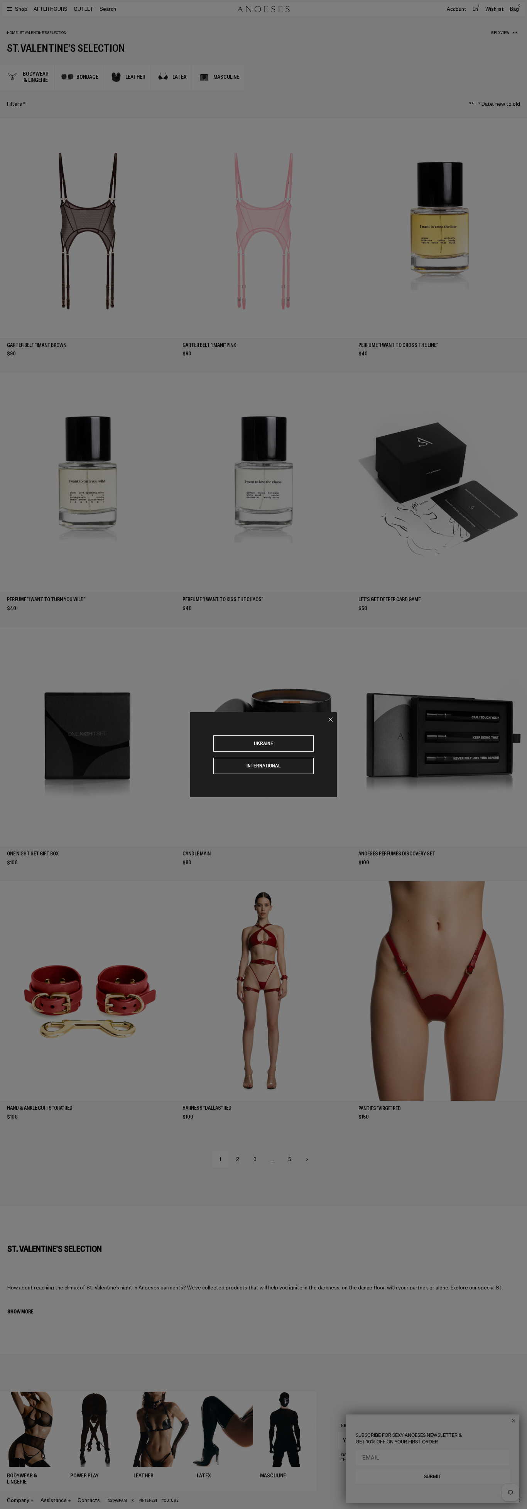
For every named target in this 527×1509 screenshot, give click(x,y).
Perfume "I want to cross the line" (398, 345)
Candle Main (196, 854)
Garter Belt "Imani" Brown (36, 345)
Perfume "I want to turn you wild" (46, 599)
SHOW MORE (20, 1311)
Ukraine (263, 743)
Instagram (116, 1500)
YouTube (170, 1500)
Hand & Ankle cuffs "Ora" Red (40, 1108)
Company (18, 1500)
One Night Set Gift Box (33, 854)
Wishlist (494, 9)
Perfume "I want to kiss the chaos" (222, 599)
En (476, 9)
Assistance (54, 1500)
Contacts (89, 1500)
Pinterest (148, 1500)
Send (494, 1440)
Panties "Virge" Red (379, 1108)
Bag (515, 9)
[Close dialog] (513, 1420)
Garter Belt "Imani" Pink (209, 345)
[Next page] (307, 1159)
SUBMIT (432, 1476)
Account (456, 9)
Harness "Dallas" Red (206, 1108)
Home (12, 33)
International (264, 766)
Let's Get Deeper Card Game (389, 599)
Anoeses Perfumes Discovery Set (396, 854)
